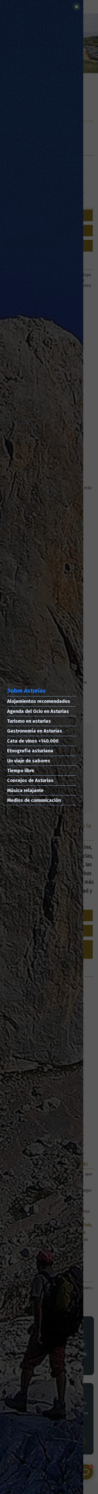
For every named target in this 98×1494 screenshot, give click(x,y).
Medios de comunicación (34, 800)
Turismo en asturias (29, 721)
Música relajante (25, 790)
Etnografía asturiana (30, 751)
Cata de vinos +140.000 (33, 741)
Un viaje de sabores (28, 761)
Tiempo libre (20, 770)
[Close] (76, 7)
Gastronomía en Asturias (34, 731)
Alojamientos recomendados (38, 701)
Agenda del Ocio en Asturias (38, 711)
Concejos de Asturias (30, 780)
